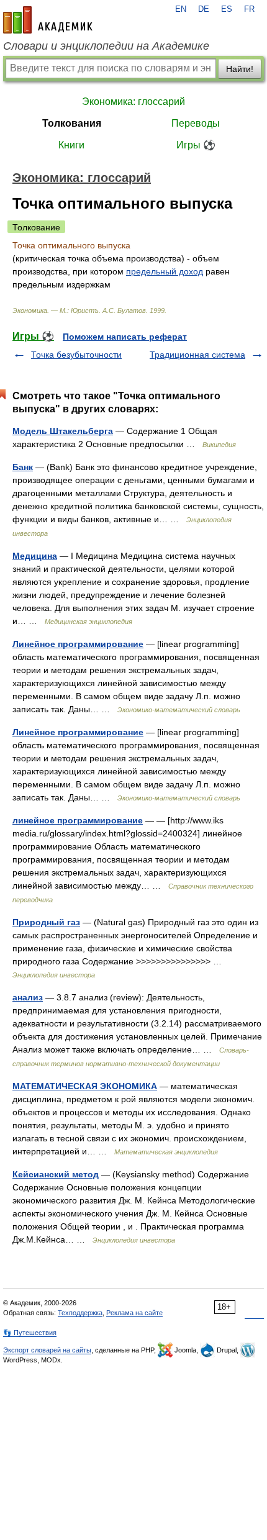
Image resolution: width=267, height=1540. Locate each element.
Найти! (239, 69)
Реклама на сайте (134, 1312)
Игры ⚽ (195, 145)
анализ (27, 997)
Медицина (34, 556)
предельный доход (164, 271)
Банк (22, 467)
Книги (71, 145)
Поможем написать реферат (125, 337)
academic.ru (48, 20)
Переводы (195, 123)
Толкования (71, 123)
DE (203, 9)
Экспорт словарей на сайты (47, 1350)
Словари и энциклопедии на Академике (106, 46)
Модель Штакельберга (62, 431)
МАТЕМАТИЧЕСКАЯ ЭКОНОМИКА (84, 1086)
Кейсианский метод (55, 1174)
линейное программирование (77, 820)
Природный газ (46, 922)
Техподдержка (80, 1312)
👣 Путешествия (30, 1332)
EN (180, 9)
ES (226, 9)
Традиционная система (197, 355)
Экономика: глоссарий (133, 101)
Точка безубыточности (76, 355)
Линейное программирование (77, 644)
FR (249, 9)
